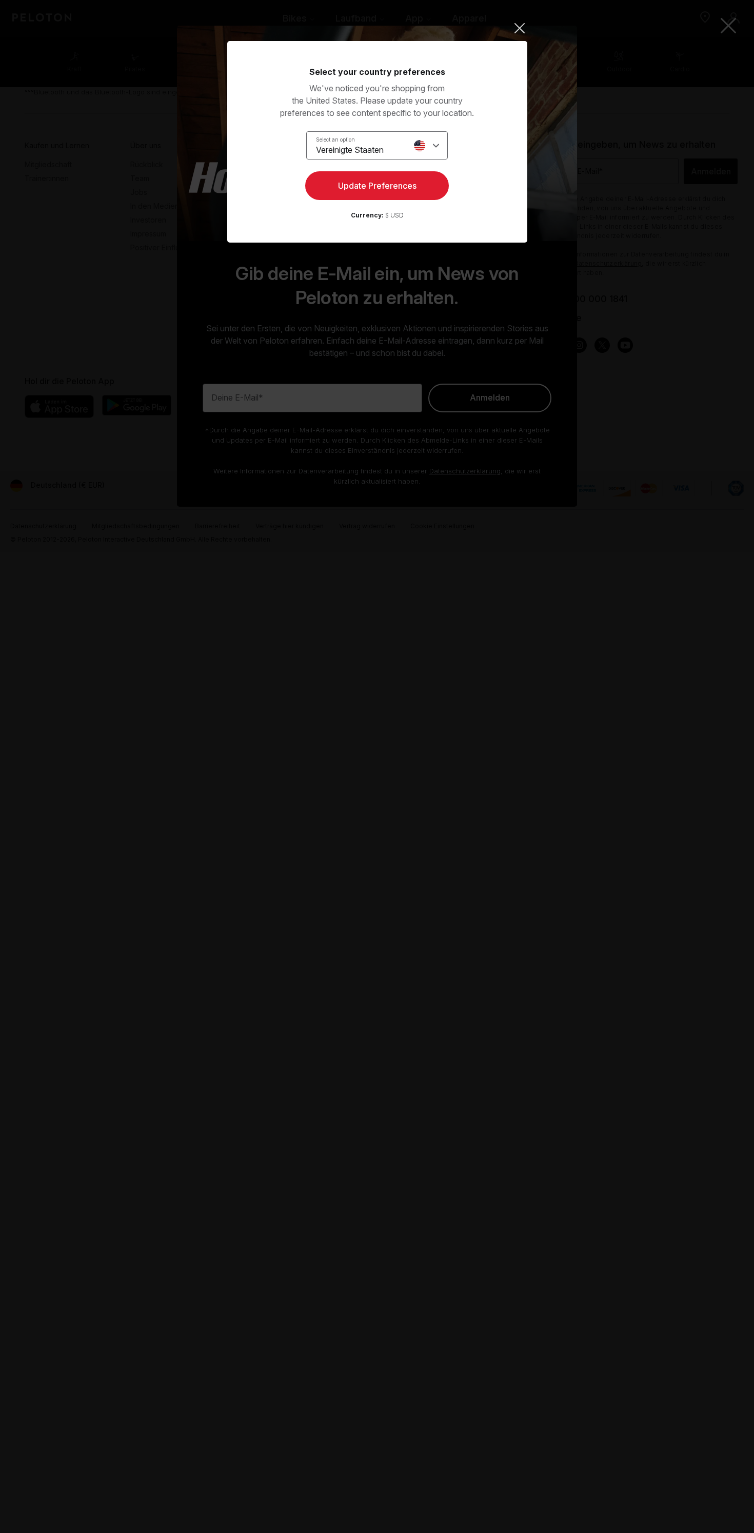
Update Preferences (377, 186)
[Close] (377, 28)
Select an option (335, 139)
